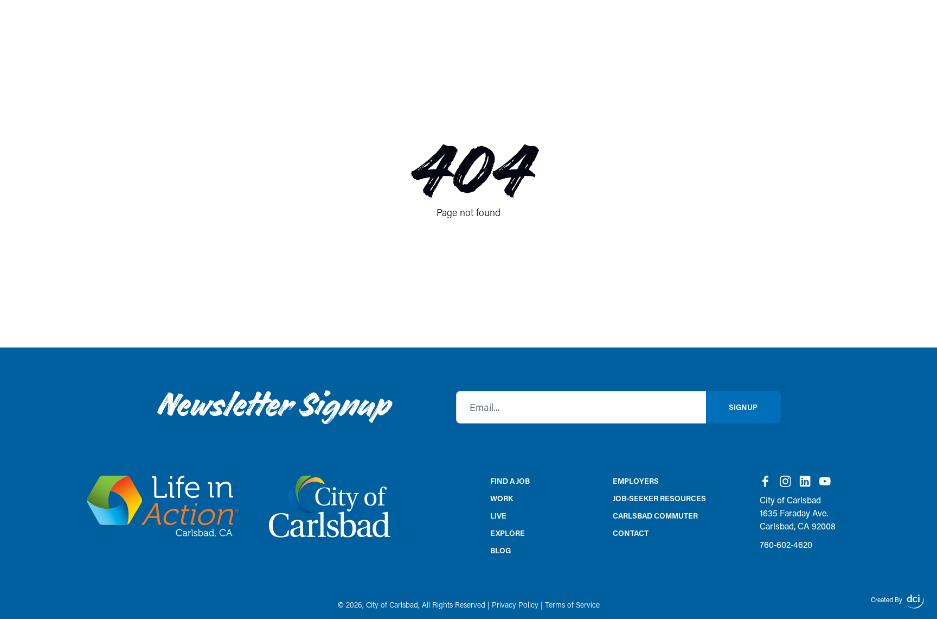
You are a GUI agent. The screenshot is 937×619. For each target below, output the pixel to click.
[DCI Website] (915, 601)
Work (501, 498)
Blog (500, 550)
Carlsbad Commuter (655, 515)
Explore (507, 533)
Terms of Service (572, 604)
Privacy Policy (515, 604)
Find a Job (510, 481)
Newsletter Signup (273, 407)
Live (498, 515)
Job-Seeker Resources (659, 498)
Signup (743, 407)
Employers (636, 481)
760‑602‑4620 (786, 544)
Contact (631, 533)
